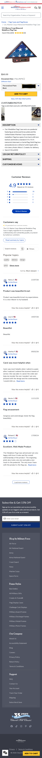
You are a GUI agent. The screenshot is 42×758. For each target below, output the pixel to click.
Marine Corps (14, 571)
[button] (35, 8)
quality (6, 260)
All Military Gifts (15, 593)
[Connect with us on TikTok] (16, 726)
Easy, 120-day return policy (21, 99)
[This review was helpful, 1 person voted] (32, 389)
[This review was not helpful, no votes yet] (36, 308)
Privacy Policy (14, 657)
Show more (14, 265)
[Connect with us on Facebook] (12, 726)
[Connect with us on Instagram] (21, 726)
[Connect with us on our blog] (30, 726)
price (6, 265)
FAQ (11, 679)
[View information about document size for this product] (24, 79)
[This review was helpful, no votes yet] (32, 308)
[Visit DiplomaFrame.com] (21, 2)
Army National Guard (17, 557)
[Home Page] (21, 741)
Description (9, 125)
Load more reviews (20, 482)
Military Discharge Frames (19, 616)
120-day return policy (14, 154)
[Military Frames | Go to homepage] (21, 8)
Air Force (12, 543)
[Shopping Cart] (39, 8)
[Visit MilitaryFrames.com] (9, 2)
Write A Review (21, 211)
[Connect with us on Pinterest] (26, 726)
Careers (12, 652)
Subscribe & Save (15, 702)
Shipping (7, 159)
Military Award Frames (17, 612)
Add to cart (21, 94)
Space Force (13, 576)
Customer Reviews (12, 164)
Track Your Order (15, 693)
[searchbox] (11, 249)
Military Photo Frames (17, 626)
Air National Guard (16, 548)
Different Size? (6, 81)
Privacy (12, 749)
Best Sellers (13, 589)
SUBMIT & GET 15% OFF (21, 525)
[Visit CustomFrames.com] (32, 2)
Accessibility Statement (18, 643)
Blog (11, 648)
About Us (12, 638)
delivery (14, 260)
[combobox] (29, 271)
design (22, 260)
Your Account (14, 688)
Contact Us (13, 684)
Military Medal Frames (17, 621)
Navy (11, 567)
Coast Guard (14, 562)
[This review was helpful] (32, 473)
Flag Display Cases (16, 603)
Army (11, 553)
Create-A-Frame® (16, 598)
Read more (21, 381)
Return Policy (14, 662)
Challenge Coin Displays (18, 607)
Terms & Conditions (16, 666)
